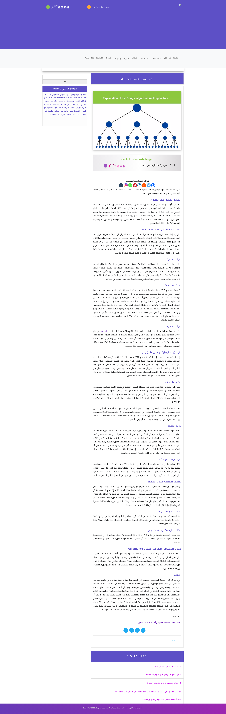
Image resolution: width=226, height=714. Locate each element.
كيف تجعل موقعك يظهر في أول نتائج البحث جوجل (159, 623)
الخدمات (157, 58)
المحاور (104, 331)
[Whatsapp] (130, 185)
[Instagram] (126, 185)
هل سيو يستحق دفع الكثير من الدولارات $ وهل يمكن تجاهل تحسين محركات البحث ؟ (148, 691)
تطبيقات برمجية (122, 58)
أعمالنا (134, 58)
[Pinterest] (135, 185)
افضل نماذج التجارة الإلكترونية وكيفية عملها (163, 674)
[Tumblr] (121, 185)
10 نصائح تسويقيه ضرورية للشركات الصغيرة (164, 683)
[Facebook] (153, 185)
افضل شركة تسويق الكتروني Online (167, 666)
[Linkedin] (139, 185)
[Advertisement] (113, 30)
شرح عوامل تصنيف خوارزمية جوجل (136, 79)
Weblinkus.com (136, 707)
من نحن (167, 58)
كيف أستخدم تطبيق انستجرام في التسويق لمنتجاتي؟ (160, 699)
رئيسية (175, 58)
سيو (174, 640)
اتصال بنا (99, 58)
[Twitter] (149, 185)
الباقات (145, 58)
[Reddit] (144, 185)
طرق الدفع (89, 58)
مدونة (108, 58)
